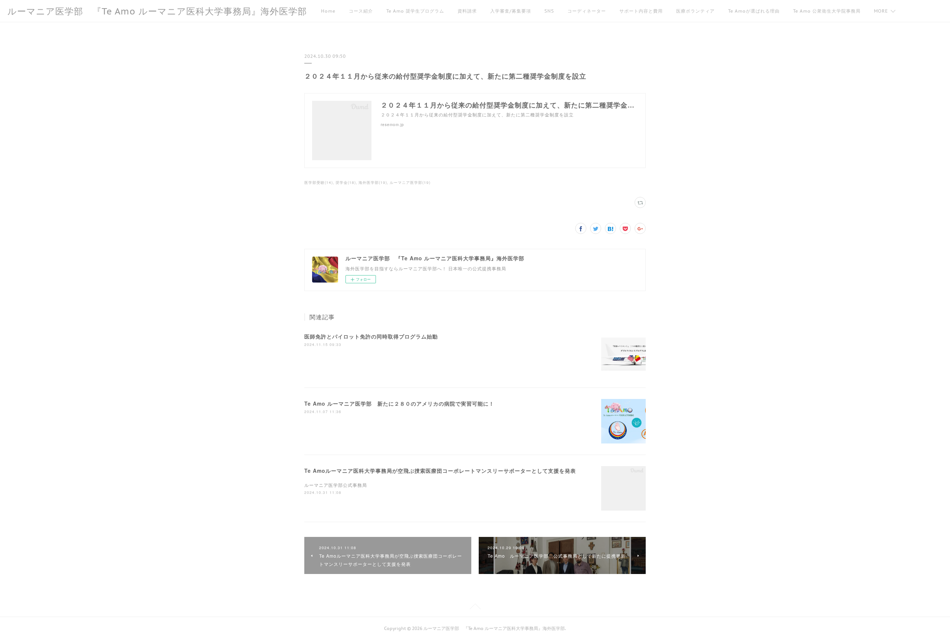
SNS (549, 11)
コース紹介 (361, 11)
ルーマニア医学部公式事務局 (335, 485)
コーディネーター (586, 11)
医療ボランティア (695, 11)
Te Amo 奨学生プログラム (415, 11)
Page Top (475, 608)
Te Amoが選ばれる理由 (754, 11)
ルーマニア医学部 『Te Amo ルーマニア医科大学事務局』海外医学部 (157, 11)
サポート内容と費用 (641, 11)
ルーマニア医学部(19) (410, 182)
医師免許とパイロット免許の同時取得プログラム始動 (371, 336)
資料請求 (467, 11)
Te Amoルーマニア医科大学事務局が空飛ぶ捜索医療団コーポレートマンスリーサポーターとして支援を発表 (440, 470)
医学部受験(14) (318, 182)
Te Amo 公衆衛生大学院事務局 (827, 11)
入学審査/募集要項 (510, 11)
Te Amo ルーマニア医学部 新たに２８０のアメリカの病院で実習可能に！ (399, 403)
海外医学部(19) (372, 182)
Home (328, 11)
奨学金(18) (345, 182)
